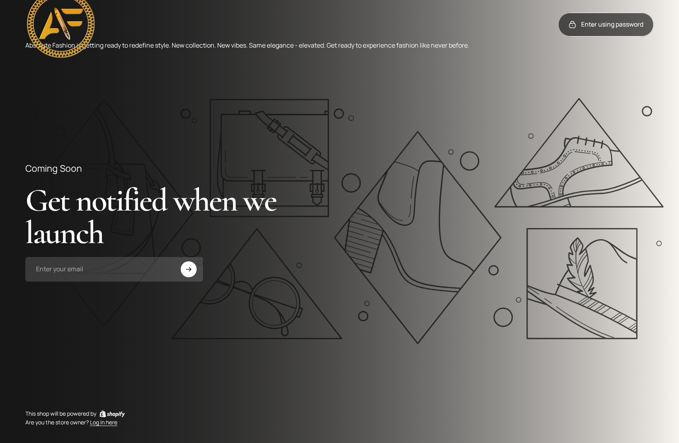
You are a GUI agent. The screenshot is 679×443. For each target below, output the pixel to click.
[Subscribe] (189, 269)
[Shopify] (112, 413)
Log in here (103, 422)
